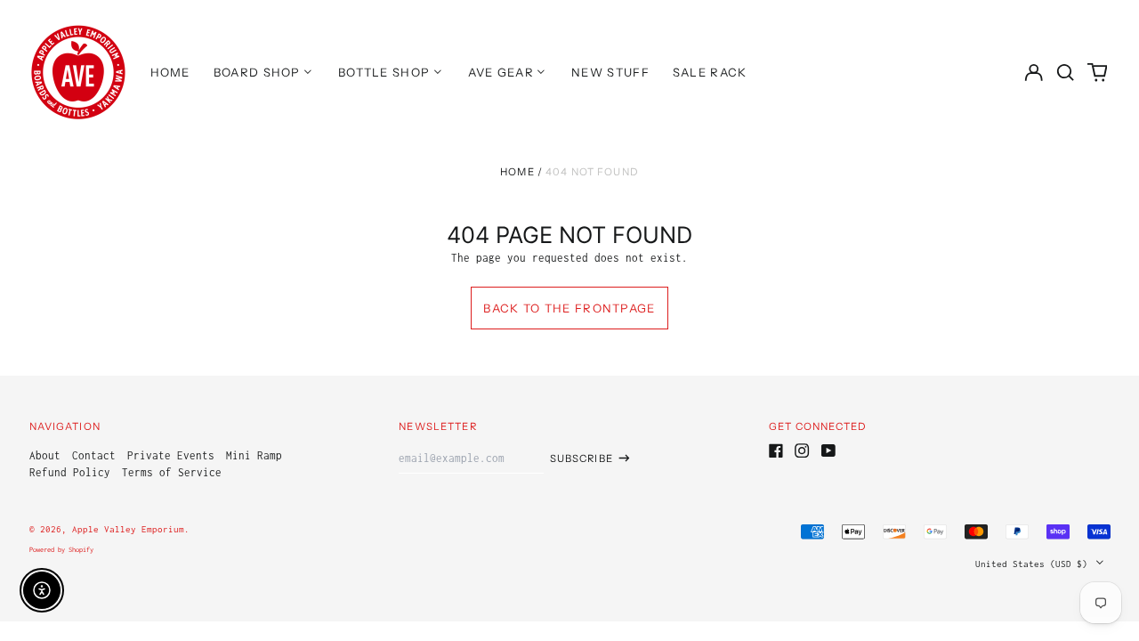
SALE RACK (710, 72)
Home (517, 172)
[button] (1065, 72)
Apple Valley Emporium (128, 528)
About (45, 455)
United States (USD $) (1034, 563)
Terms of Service (172, 472)
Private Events (170, 455)
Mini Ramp (254, 455)
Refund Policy (69, 472)
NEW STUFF (610, 72)
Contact (94, 455)
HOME (170, 72)
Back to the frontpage (569, 308)
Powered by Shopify (61, 550)
